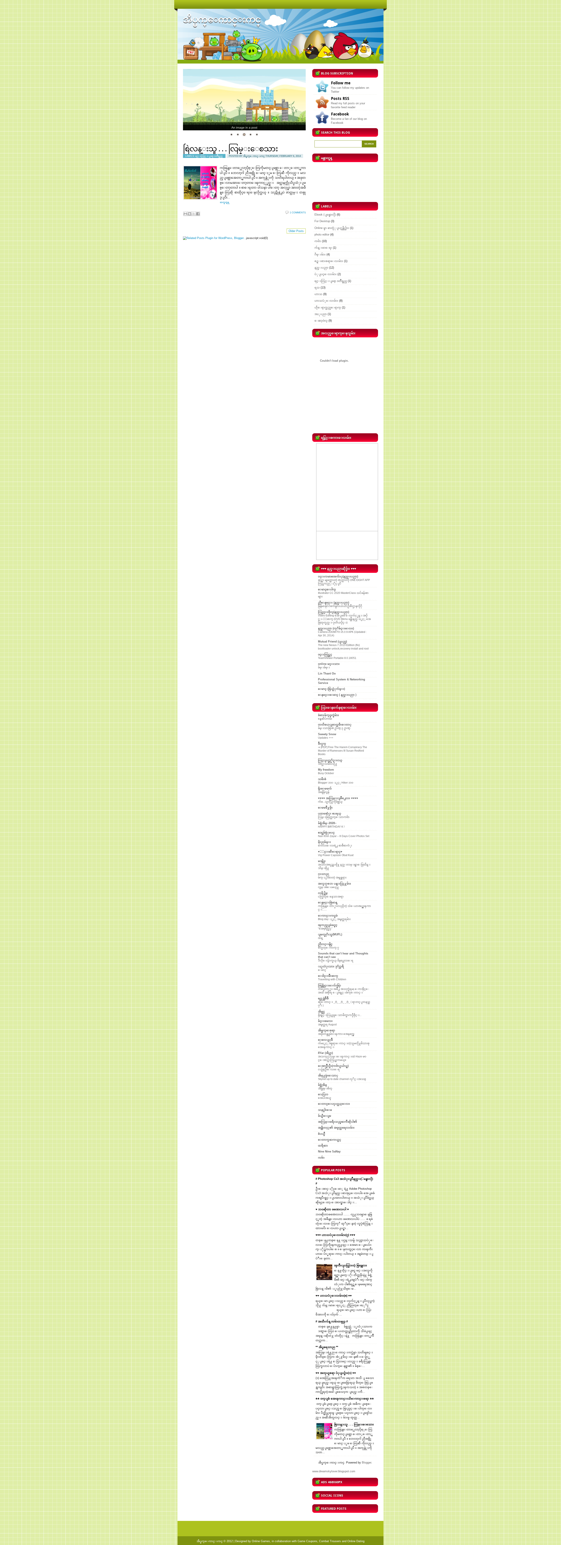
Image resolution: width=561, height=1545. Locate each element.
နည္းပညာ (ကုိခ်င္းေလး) (336, 628)
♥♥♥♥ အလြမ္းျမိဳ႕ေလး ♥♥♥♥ (338, 798)
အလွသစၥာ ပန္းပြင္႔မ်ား (334, 883)
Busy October (326, 773)
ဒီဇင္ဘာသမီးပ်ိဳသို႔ (327, 763)
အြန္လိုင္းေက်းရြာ (329, 985)
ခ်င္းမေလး (325, 1021)
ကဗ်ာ (317, 241)
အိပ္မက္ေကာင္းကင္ (210, 1541)
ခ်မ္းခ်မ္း (324, 667)
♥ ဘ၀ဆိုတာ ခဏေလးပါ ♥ (332, 1209)
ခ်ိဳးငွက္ (322, 743)
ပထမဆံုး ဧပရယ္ (329, 813)
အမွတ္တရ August (327, 1024)
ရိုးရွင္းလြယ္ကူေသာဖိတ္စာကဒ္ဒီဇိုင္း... (339, 1015)
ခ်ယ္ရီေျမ (324, 1115)
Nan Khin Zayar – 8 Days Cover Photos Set (343, 836)
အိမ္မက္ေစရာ (326, 1030)
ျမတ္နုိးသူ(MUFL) (330, 934)
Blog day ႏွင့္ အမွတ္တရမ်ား (334, 919)
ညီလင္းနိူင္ (325, 944)
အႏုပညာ (320, 314)
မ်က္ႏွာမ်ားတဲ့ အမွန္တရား (332, 877)
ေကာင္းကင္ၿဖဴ (328, 915)
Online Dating (355, 1541)
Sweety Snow (327, 734)
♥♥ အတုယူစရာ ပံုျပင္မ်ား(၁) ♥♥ (336, 1373)
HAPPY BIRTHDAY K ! (331, 826)
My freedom (326, 769)
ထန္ (320, 938)
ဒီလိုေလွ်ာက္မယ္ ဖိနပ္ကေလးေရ (335, 960)
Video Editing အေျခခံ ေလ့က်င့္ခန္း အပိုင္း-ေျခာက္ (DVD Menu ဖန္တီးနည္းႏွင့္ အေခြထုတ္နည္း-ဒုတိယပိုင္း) (344, 619)
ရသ (317, 287)
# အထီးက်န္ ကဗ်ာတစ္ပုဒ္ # (332, 1321)
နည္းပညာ (321, 267)
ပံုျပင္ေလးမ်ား (325, 274)
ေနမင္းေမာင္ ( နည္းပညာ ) (337, 694)
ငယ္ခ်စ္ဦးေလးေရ (329, 1069)
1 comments (298, 212)
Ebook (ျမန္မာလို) (325, 214)
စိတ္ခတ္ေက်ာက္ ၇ (328, 947)
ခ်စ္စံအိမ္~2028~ (327, 823)
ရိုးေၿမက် (325, 788)
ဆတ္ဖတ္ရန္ (224, 202)
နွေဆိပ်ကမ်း (325, 718)
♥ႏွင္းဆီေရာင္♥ (330, 851)
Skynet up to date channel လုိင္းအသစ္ (342, 1079)
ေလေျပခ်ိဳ (325, 1039)
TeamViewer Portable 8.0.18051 (337, 658)
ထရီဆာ (323, 1145)
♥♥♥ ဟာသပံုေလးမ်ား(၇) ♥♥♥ (335, 1235)
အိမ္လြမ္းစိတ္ (325, 1088)
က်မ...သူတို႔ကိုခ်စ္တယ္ (330, 801)
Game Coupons (307, 1541)
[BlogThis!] (189, 214)
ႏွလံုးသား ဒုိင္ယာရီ (331, 966)
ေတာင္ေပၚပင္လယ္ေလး (334, 1103)
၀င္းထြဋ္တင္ (325, 654)
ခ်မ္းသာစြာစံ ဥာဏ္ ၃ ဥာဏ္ (334, 728)
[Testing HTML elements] (244, 99)
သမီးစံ (322, 779)
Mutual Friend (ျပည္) (332, 641)
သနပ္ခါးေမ (325, 1109)
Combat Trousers (330, 1541)
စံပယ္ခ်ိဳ (321, 1133)
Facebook (340, 114)
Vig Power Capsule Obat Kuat (335, 855)
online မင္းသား (329, 663)
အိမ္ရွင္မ (321, 1011)
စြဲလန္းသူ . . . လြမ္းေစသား (230, 149)
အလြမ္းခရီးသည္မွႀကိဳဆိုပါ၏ (337, 1121)
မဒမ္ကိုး (322, 861)
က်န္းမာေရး (323, 247)
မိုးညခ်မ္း (324, 842)
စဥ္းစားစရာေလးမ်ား (328, 261)
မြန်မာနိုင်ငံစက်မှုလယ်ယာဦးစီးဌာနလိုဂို (340, 606)
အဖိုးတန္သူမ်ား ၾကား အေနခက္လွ (336, 1033)
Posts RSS (340, 98)
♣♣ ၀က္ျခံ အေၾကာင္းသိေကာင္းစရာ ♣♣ (345, 1398)
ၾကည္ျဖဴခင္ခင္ (327, 925)
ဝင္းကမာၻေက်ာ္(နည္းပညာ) (338, 576)
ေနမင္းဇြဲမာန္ (327, 902)
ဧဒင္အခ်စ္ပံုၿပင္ (326, 832)
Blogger (366, 1462)
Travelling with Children (332, 979)
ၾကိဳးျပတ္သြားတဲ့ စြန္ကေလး (350, 1265)
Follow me (340, 83)
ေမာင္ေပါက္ (327, 589)
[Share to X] (194, 214)
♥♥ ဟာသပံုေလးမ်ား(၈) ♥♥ (334, 1295)
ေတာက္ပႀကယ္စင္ (329, 1139)
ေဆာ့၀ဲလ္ (321, 320)
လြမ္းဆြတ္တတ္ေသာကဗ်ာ (334, 817)
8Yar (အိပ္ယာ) (325, 1053)
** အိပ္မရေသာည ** (327, 1347)
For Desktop (322, 221)
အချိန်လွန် (323, 792)
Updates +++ (325, 737)
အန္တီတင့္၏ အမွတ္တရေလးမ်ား (336, 1127)
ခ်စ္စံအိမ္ (322, 1085)
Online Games (261, 1541)
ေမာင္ (322, 970)
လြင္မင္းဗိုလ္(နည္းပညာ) (333, 612)
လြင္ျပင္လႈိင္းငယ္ (330, 760)
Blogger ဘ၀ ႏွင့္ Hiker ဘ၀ (335, 782)
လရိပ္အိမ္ (323, 893)
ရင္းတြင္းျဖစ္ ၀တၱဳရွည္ (209, 156)
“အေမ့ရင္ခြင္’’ (325, 928)
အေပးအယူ (324, 1097)
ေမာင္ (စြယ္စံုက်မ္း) (331, 688)
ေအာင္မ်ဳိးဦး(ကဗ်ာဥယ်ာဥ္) (333, 1065)
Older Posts (296, 231)
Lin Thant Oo (327, 673)
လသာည (323, 874)
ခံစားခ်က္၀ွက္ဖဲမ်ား (328, 715)
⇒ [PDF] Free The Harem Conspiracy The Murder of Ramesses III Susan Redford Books (342, 751)
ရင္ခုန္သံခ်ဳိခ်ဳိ (323, 998)
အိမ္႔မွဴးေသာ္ (328, 1075)
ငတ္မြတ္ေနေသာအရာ (331, 896)
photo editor (321, 234)
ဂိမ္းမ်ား (320, 254)
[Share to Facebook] (198, 214)
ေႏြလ (323, 1094)
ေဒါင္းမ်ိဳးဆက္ (328, 975)
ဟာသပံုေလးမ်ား (326, 300)
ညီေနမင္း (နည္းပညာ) (333, 602)
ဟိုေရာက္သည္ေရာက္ (327, 307)
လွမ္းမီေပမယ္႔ (328, 887)
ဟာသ (318, 294)
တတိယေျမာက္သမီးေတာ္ (335, 724)
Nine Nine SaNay (329, 1151)
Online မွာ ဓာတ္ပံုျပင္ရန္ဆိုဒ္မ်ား (331, 228)
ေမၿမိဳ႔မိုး (325, 807)
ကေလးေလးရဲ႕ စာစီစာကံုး (335, 845)
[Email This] (185, 214)
